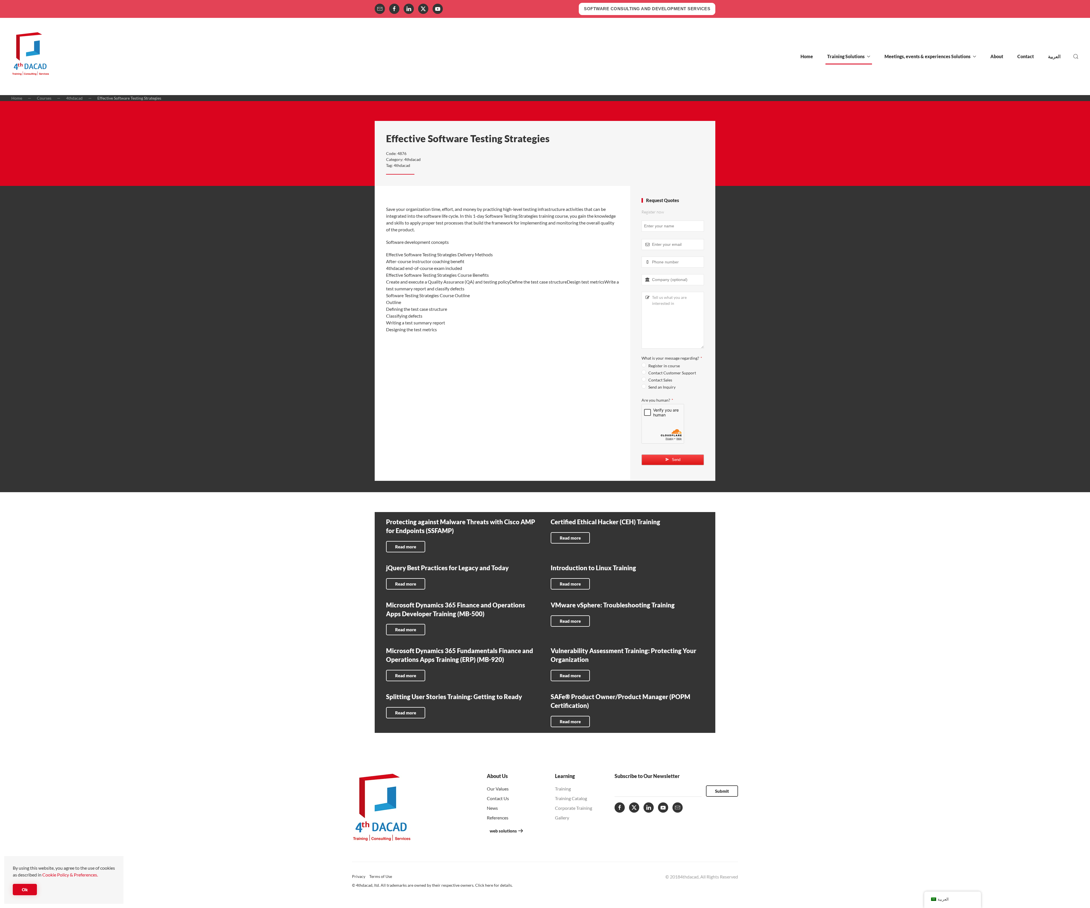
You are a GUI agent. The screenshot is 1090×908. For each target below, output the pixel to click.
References (497, 817)
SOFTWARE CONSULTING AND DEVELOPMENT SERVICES (647, 8)
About (996, 56)
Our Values (498, 788)
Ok (25, 889)
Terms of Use (380, 876)
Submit (722, 791)
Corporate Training (573, 808)
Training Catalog (571, 798)
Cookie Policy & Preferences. (70, 874)
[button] (1076, 56)
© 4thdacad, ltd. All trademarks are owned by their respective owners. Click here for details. (432, 885)
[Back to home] (30, 56)
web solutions (503, 830)
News (492, 808)
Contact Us (498, 798)
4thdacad (412, 159)
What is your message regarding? (672, 358)
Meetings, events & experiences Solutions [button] (927, 56)
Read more (405, 546)
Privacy (358, 876)
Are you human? (657, 400)
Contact (1025, 56)
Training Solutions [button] (846, 56)
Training (563, 788)
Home (806, 56)
